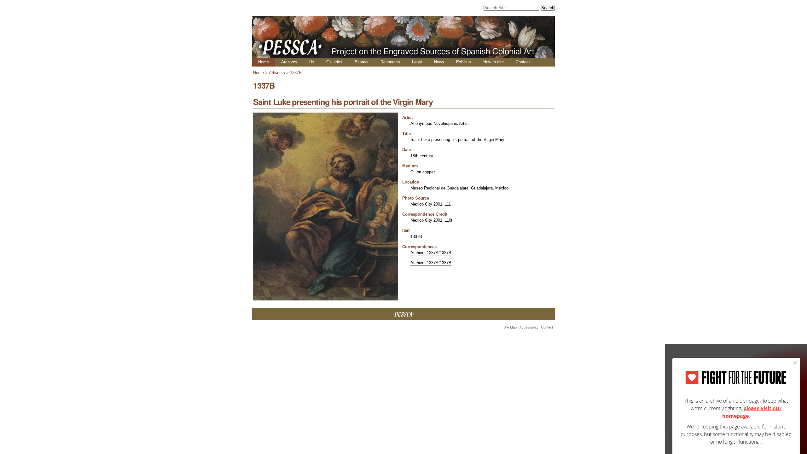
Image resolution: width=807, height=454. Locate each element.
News (439, 62)
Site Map (510, 327)
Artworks (277, 72)
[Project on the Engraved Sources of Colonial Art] (403, 55)
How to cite (493, 62)
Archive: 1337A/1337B (430, 252)
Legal (417, 62)
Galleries (334, 62)
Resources (390, 62)
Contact (523, 62)
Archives (289, 62)
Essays (362, 62)
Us (311, 62)
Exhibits (463, 62)
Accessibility (529, 327)
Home (263, 62)
